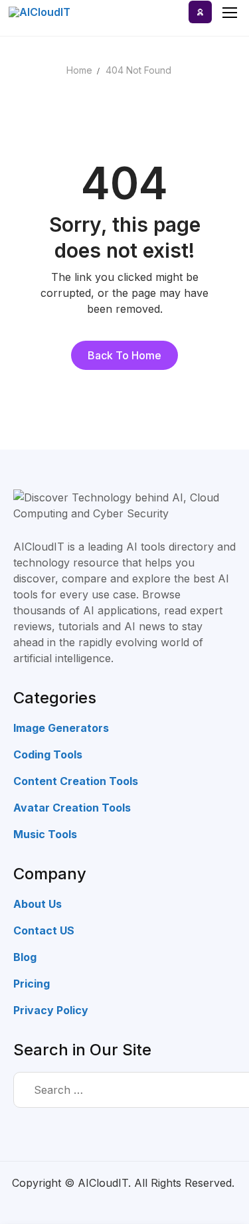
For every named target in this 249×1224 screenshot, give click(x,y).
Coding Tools (47, 754)
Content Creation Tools (75, 781)
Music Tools (45, 834)
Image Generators (61, 728)
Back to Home (124, 355)
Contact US (43, 930)
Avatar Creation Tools (72, 807)
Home (79, 70)
